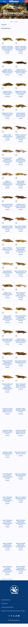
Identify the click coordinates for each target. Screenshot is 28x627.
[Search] (23, 1)
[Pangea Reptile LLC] (14, 1)
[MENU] (1, 1)
